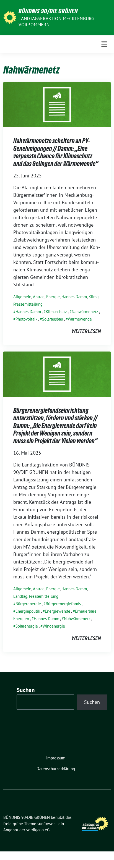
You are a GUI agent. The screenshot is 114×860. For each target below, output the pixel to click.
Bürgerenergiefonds (63, 603)
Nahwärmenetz (85, 311)
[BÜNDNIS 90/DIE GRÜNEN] (9, 17)
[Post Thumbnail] (57, 104)
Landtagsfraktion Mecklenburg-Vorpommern (57, 21)
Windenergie (54, 626)
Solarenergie (26, 626)
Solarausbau (52, 319)
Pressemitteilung (28, 304)
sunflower (46, 823)
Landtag (20, 596)
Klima (94, 296)
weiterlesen (86, 331)
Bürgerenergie (28, 603)
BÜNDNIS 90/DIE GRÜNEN (48, 11)
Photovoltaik (26, 319)
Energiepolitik (27, 611)
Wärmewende (80, 319)
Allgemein (22, 296)
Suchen (26, 690)
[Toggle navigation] (104, 44)
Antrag (39, 296)
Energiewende (57, 611)
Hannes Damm (74, 296)
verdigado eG (38, 829)
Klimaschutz (56, 311)
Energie (53, 296)
